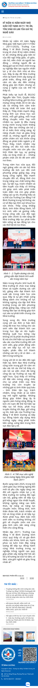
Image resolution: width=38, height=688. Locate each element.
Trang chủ (7, 17)
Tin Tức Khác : (10, 584)
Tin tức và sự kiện (15, 17)
